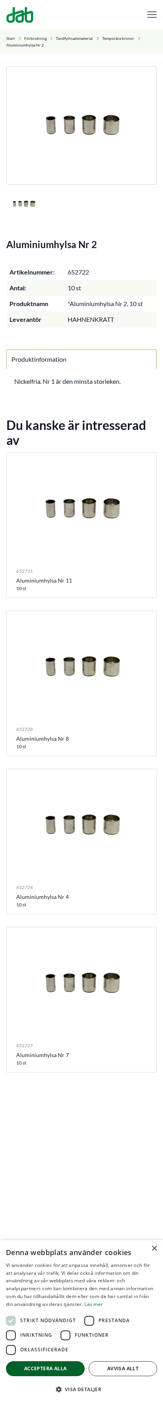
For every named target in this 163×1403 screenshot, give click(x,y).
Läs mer (93, 1304)
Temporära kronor (118, 38)
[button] (81, 1389)
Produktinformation (38, 359)
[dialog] (81, 1321)
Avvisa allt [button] (122, 1368)
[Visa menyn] (152, 14)
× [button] (154, 1249)
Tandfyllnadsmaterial (74, 38)
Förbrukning (35, 38)
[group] (81, 125)
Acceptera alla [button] (45, 1368)
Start (10, 38)
